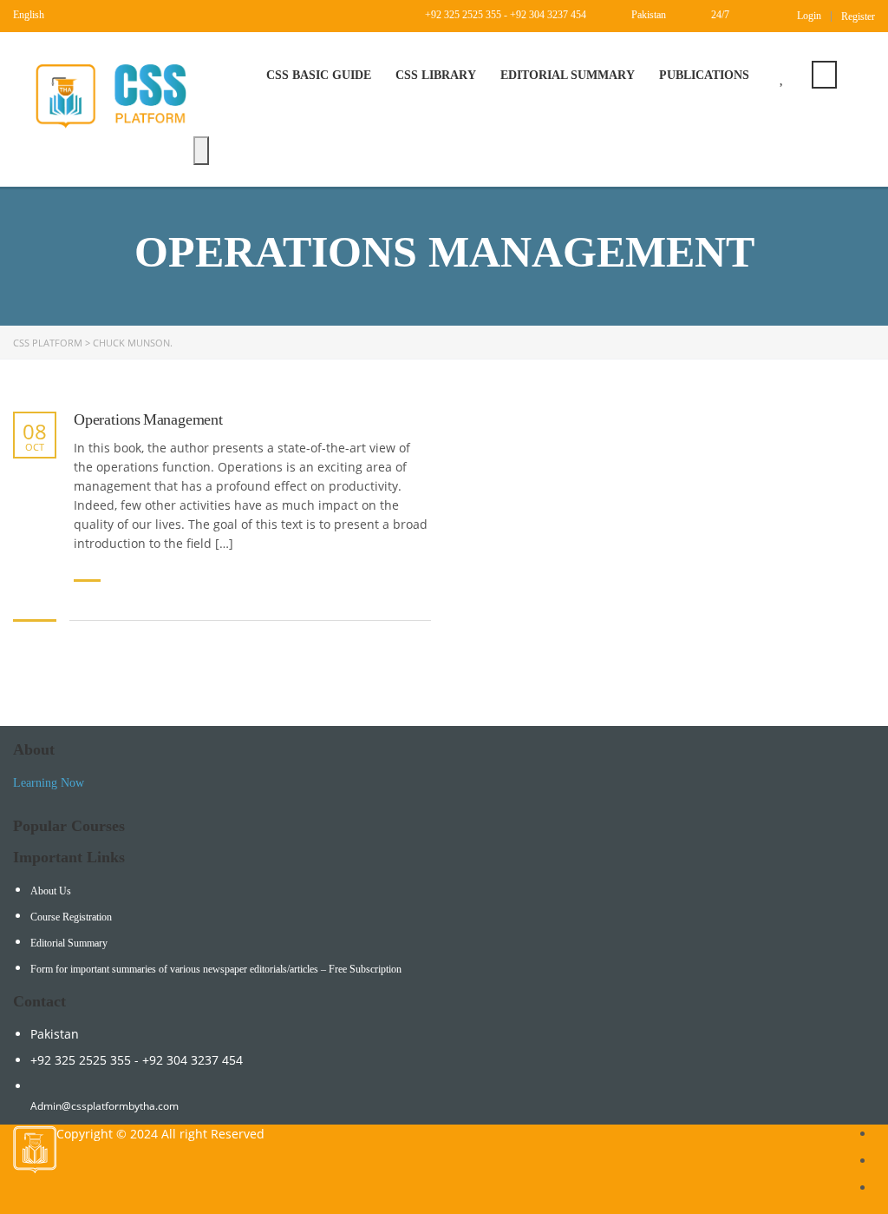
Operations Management (148, 419)
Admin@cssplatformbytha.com (104, 1106)
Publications (704, 75)
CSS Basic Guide (318, 75)
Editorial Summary (567, 75)
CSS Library (435, 75)
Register (858, 16)
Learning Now (48, 782)
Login (809, 16)
